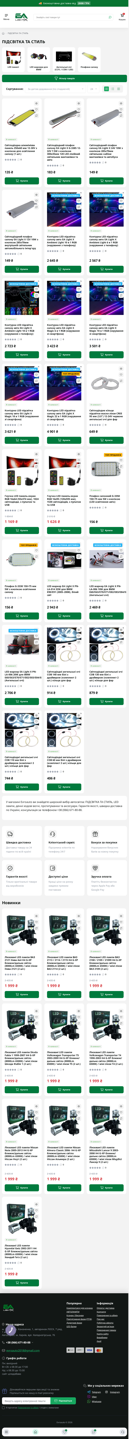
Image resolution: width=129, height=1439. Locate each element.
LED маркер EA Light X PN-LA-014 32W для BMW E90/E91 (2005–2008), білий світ (63, 590)
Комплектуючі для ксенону (80, 1308)
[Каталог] (6, 1432)
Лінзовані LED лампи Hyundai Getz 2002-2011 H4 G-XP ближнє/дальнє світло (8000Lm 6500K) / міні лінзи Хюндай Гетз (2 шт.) (21, 1251)
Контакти (101, 1311)
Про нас (100, 1319)
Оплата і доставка (105, 1308)
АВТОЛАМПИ (73, 1311)
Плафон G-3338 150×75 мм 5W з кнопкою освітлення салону (20, 589)
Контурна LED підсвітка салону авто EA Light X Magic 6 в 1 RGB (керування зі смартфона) (63, 329)
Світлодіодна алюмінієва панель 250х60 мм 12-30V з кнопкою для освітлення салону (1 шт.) (21, 149)
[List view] (112, 89)
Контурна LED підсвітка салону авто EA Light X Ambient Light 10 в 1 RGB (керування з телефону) (62, 241)
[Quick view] (36, 103)
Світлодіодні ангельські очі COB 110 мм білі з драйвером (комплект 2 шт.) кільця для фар (21, 761)
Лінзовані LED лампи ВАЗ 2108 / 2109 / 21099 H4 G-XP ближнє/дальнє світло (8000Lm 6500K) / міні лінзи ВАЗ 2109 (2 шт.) (105, 963)
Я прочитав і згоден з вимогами (32, 1407)
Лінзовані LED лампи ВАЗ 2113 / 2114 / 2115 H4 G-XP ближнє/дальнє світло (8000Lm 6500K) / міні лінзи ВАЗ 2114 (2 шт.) (63, 963)
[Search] (110, 17)
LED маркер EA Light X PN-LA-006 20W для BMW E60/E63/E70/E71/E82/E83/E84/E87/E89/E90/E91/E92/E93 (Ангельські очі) (22, 676)
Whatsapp (96, 1401)
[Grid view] (106, 89)
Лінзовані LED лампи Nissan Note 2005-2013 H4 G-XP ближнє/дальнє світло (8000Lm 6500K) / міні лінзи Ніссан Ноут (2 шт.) (21, 1153)
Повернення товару (106, 1330)
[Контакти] (123, 1432)
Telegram (96, 1392)
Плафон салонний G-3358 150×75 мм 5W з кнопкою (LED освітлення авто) (104, 499)
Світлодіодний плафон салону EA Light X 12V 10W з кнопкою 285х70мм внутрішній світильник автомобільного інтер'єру (21, 242)
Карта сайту (103, 1333)
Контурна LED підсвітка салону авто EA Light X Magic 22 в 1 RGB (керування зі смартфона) (64, 415)
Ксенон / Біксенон (75, 1315)
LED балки (71, 1326)
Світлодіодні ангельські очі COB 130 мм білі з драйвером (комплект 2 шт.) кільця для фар (105, 676)
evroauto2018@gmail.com (23, 1350)
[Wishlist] (36, 109)
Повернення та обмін (107, 1315)
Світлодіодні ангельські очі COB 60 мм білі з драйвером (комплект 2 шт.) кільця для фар (64, 761)
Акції (99, 1341)
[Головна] (35, 1432)
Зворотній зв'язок (105, 1326)
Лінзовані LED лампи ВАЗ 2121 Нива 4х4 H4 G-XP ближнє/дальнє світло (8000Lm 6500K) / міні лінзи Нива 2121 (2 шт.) (21, 963)
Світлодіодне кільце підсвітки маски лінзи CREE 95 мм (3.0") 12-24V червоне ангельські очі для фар (106, 415)
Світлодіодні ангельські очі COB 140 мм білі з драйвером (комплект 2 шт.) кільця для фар (63, 676)
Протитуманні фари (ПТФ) (79, 1319)
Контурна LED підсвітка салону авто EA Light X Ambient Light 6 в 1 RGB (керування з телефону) (103, 241)
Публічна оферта (105, 1322)
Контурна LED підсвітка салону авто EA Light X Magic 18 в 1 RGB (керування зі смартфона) (22, 415)
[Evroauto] (21, 17)
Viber (94, 1396)
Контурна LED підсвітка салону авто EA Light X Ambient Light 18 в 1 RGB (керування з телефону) (19, 329)
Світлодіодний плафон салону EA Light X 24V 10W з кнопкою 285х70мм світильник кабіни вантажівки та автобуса (106, 151)
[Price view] (118, 89)
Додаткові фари (74, 1322)
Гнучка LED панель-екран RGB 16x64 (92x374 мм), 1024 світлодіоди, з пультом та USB (22, 500)
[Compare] (36, 115)
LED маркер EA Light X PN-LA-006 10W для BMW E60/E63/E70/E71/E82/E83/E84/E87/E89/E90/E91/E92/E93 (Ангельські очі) (106, 590)
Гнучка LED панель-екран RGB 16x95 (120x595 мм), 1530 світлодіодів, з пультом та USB (64, 500)
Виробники (102, 1337)
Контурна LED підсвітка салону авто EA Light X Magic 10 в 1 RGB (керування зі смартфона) (106, 329)
